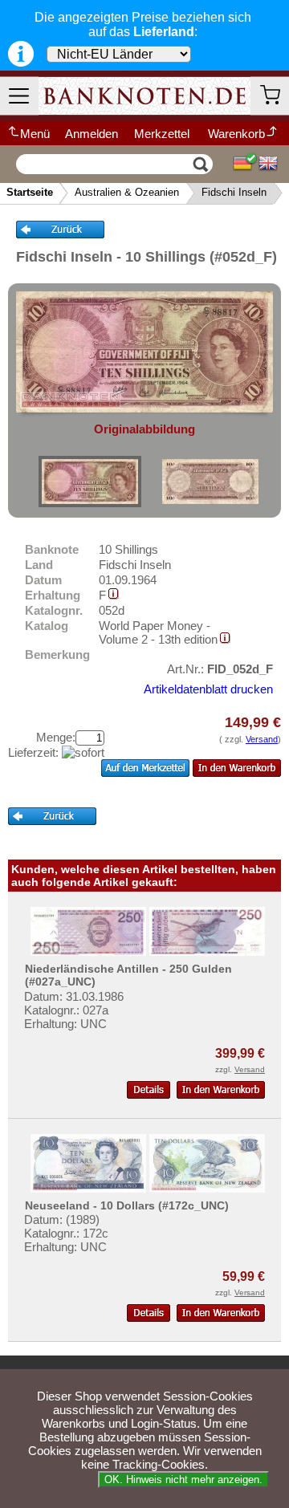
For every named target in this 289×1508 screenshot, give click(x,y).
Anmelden (91, 133)
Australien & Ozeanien (127, 192)
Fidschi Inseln (234, 192)
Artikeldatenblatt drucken (208, 689)
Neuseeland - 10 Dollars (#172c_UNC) (127, 1205)
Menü (35, 133)
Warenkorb (236, 133)
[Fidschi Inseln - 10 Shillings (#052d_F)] (90, 481)
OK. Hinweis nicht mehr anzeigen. (183, 1479)
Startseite (29, 192)
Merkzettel (161, 133)
